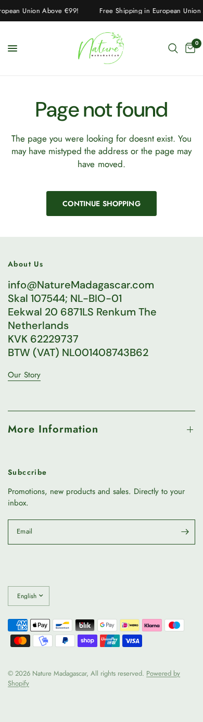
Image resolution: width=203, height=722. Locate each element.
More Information (53, 429)
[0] (188, 48)
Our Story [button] (24, 375)
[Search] (173, 48)
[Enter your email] (184, 532)
